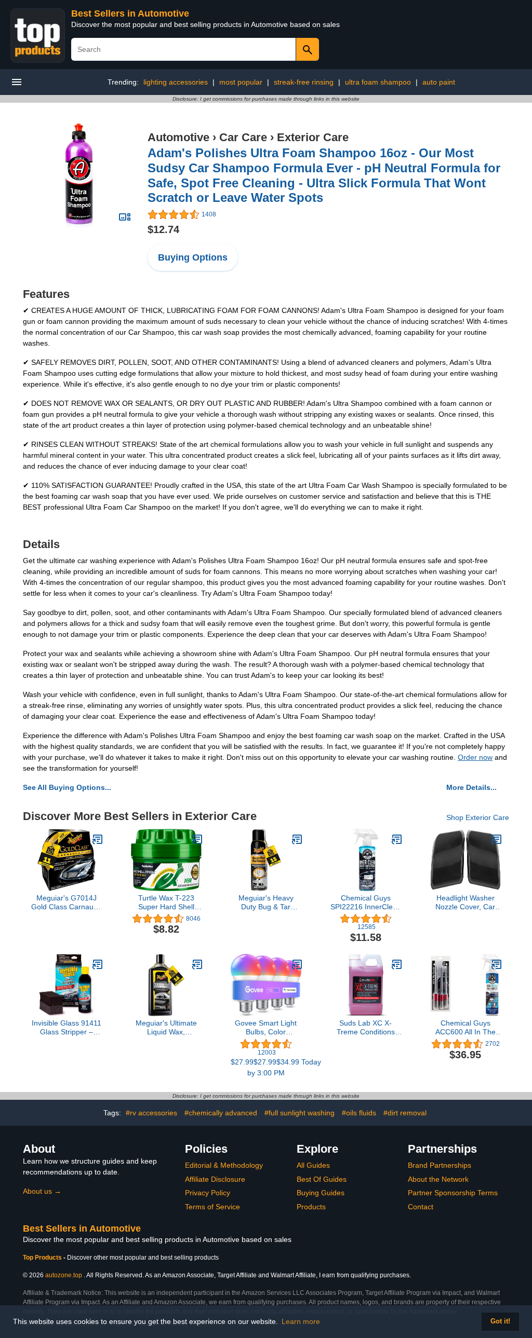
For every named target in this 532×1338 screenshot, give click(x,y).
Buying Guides (320, 1193)
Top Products (43, 1257)
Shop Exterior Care (477, 817)
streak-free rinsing (304, 82)
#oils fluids (359, 1113)
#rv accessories (151, 1113)
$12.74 (163, 229)
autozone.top (63, 1275)
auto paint (438, 82)
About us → (42, 1191)
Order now (475, 757)
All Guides (313, 1165)
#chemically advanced (220, 1113)
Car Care (243, 137)
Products (311, 1207)
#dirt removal (405, 1113)
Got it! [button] (500, 1321)
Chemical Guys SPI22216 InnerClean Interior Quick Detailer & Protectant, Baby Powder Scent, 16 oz (365, 902)
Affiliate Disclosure (215, 1179)
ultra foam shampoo (378, 82)
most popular (240, 82)
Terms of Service (212, 1207)
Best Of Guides (322, 1179)
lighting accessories (175, 82)
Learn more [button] (301, 1321)
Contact (420, 1207)
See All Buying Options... (67, 787)
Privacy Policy (207, 1193)
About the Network (438, 1179)
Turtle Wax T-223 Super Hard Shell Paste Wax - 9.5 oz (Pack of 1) (166, 902)
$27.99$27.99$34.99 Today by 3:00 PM (266, 1067)
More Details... (471, 787)
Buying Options (193, 257)
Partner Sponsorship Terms (453, 1193)
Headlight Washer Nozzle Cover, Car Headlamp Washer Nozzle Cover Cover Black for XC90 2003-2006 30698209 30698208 (465, 902)
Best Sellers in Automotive (130, 13)
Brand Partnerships (439, 1165)
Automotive (178, 137)
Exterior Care (313, 137)
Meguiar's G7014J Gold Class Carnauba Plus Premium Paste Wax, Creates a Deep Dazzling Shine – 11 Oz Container (66, 902)
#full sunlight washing (299, 1113)
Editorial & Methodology (224, 1165)
